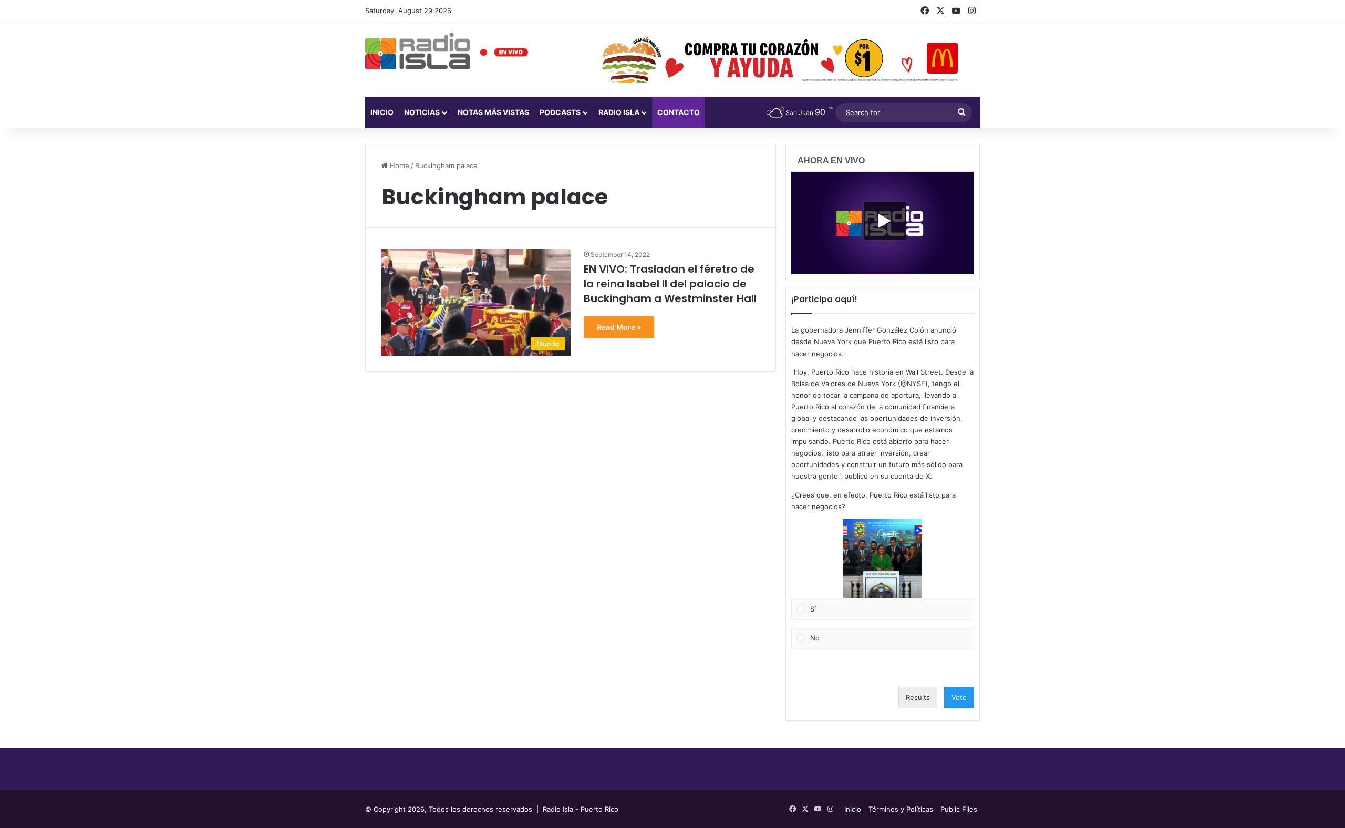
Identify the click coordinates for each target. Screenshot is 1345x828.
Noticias (422, 112)
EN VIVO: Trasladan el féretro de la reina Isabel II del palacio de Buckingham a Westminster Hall (670, 284)
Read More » (619, 327)
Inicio (382, 112)
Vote (959, 697)
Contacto (678, 112)
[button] (882, 558)
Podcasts (560, 112)
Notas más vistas (493, 112)
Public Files (958, 809)
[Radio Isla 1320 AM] (417, 51)
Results (918, 697)
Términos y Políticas (900, 809)
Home (398, 165)
